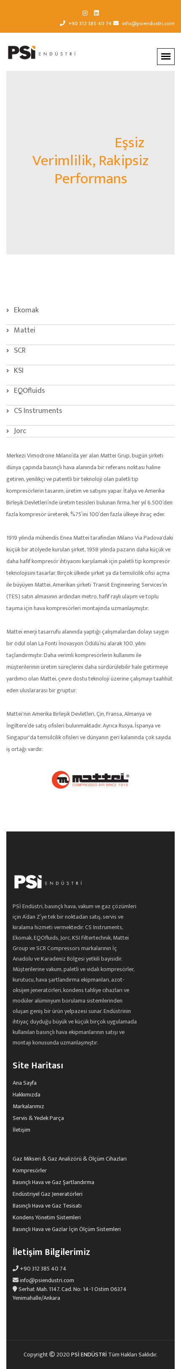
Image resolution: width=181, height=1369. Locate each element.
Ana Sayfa (25, 1083)
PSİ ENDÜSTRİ (89, 1354)
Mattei (23, 330)
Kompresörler (30, 1171)
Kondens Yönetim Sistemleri (47, 1218)
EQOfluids (28, 390)
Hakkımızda (26, 1095)
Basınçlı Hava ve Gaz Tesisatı (47, 1206)
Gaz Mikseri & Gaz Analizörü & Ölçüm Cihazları (70, 1159)
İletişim (21, 1130)
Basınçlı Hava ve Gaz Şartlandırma (53, 1182)
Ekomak (25, 310)
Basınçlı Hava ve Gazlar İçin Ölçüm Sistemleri (67, 1229)
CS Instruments (37, 411)
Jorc (19, 431)
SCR (19, 350)
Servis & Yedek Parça (38, 1118)
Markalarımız (28, 1106)
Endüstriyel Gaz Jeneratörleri (48, 1194)
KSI (18, 370)
